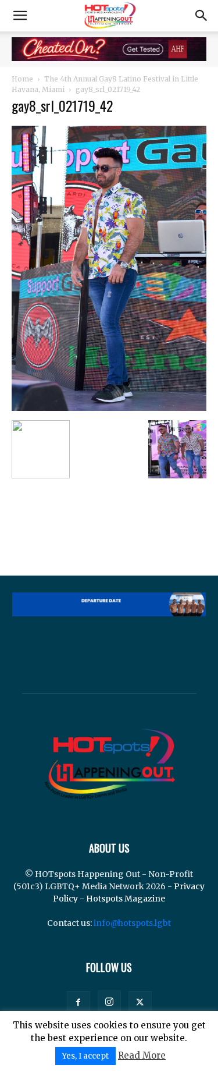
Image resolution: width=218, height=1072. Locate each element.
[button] (19, 15)
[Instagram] (109, 1002)
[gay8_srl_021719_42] (109, 408)
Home (22, 78)
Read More (142, 1055)
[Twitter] (140, 1002)
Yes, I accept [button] (85, 1056)
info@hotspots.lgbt (132, 923)
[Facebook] (78, 1002)
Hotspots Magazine (125, 898)
